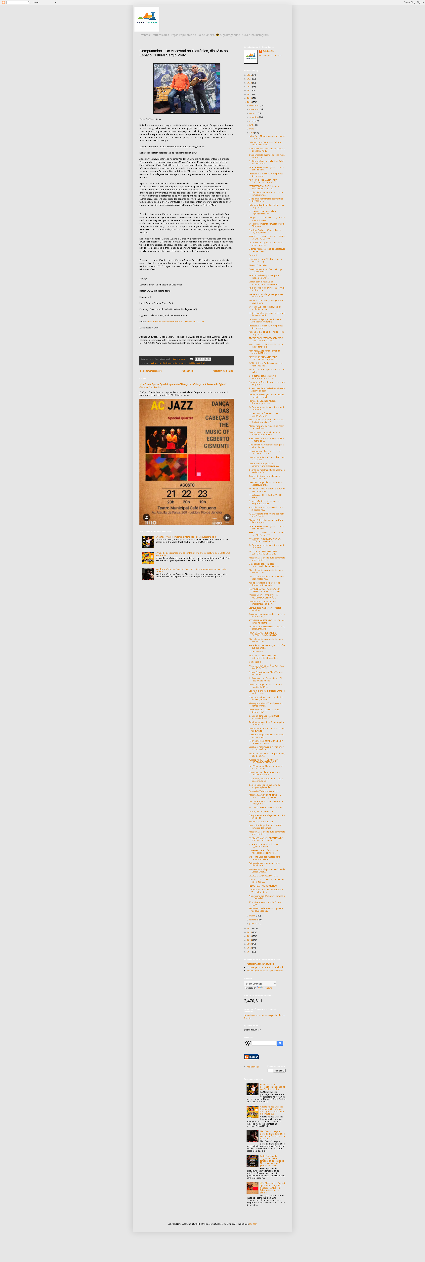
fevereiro (253, 919)
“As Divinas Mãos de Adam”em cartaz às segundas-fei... (266, 577)
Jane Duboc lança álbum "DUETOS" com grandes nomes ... (265, 826)
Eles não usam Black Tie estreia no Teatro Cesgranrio (265, 452)
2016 (249, 932)
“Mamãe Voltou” (256, 651)
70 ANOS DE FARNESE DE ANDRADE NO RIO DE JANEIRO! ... (267, 627)
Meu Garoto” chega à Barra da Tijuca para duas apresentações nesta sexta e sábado (192, 570)
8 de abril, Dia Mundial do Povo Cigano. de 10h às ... (264, 845)
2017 (249, 928)
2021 (249, 94)
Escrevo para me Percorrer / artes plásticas (265, 609)
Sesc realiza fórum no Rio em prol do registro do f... (266, 439)
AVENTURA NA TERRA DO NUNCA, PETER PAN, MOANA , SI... (265, 540)
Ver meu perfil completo (270, 55)
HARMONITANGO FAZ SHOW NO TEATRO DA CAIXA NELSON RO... (265, 590)
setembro (254, 117)
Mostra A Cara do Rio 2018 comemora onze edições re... (267, 558)
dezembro (254, 105)
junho (252, 124)
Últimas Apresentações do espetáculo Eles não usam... (267, 250)
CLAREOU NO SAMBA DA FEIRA (263, 875)
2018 (249, 102)
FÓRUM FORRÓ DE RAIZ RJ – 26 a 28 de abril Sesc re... (267, 289)
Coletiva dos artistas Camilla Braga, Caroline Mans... (265, 270)
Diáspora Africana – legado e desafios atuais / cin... (267, 816)
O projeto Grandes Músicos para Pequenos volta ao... (264, 858)
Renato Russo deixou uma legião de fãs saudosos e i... (266, 909)
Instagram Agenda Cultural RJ (260, 963)
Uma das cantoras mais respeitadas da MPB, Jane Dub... (266, 698)
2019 (249, 98)
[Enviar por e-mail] (196, 359)
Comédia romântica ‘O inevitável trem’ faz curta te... (267, 458)
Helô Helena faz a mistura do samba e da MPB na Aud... (267, 149)
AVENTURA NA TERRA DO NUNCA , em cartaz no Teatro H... (267, 621)
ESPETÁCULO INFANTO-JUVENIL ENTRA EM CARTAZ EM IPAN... (267, 237)
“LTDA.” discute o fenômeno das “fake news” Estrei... (266, 514)
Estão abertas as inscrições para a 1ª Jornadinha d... (266, 168)
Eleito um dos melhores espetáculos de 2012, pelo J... (266, 199)
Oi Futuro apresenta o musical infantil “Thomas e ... (266, 546)
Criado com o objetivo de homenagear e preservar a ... (264, 282)
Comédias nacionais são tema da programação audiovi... (264, 433)
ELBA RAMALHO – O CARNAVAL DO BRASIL (265, 496)
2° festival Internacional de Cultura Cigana (265, 903)
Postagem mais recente (151, 370)
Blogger (253, 1224)
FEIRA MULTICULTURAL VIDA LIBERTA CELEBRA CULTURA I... (266, 742)
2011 (249, 951)
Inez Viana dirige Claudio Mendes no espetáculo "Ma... (266, 483)
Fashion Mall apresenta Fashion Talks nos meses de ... (266, 162)
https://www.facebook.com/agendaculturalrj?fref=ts (264, 1017)
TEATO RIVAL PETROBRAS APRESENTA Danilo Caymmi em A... (266, 420)
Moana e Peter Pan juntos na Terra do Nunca (267, 370)
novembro (254, 109)
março (252, 915)
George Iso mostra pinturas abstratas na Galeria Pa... (267, 471)
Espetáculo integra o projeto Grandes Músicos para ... (267, 692)
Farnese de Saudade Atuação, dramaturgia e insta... (263, 402)
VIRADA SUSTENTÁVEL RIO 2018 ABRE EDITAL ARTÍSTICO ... (266, 748)
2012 (249, 947)
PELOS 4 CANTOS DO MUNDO (263, 885)
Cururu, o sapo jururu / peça (262, 811)
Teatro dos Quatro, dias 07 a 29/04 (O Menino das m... (267, 489)
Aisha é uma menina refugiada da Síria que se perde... (267, 646)
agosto (252, 121)
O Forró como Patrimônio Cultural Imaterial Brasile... (265, 143)
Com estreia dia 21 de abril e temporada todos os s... (262, 377)
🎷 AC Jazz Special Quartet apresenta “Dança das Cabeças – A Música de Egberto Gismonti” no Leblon (272, 1188)
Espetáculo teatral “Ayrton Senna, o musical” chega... (265, 260)
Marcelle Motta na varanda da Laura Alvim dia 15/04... (266, 571)
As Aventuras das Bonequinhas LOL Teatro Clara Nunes (265, 679)
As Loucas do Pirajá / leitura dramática (267, 807)
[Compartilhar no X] (203, 359)
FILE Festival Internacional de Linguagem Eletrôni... (262, 212)
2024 (249, 82)
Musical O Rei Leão (258, 265)
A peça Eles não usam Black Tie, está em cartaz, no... (266, 673)
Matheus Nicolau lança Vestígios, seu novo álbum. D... (266, 295)
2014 (249, 940)
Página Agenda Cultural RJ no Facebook (265, 970)
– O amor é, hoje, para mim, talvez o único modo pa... (266, 779)
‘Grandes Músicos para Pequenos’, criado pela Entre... (265, 276)
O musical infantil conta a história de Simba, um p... (266, 802)
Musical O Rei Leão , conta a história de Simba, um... (266, 521)
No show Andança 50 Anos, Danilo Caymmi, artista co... (265, 231)
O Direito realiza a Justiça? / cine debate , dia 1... (264, 710)
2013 (249, 944)
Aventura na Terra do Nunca (262, 821)
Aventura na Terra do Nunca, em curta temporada (267, 383)
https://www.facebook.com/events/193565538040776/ (175, 321)
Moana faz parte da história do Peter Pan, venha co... (266, 427)
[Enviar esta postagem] (191, 359)
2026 (249, 75)
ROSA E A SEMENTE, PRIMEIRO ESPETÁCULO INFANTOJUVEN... (264, 634)
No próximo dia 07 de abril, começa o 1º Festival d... (267, 897)
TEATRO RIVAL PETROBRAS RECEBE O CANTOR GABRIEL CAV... (266, 339)
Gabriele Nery (269, 51)
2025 (249, 78)
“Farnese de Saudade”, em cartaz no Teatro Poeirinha (266, 890)
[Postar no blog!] (199, 359)
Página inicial (187, 370)
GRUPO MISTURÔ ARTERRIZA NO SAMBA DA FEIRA (264, 414)
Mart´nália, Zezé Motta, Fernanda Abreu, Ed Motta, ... (264, 352)
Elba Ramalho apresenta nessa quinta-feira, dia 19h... (267, 445)
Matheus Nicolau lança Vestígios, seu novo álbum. (266, 301)
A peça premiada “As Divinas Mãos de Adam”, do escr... (267, 389)
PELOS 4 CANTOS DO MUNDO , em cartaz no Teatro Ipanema (265, 796)
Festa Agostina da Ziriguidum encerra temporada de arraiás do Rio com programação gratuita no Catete (272, 1161)
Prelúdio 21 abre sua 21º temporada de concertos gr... (266, 174)
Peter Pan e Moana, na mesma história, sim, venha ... (267, 137)
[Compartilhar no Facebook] (206, 359)
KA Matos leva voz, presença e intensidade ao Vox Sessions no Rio (187, 536)
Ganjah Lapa (255, 661)
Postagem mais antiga (222, 370)
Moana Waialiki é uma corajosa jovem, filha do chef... (267, 754)
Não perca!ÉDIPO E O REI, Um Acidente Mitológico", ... (267, 880)
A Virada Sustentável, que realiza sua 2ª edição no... (266, 508)
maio (252, 128)
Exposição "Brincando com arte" (264, 791)
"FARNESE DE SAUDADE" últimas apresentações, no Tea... (264, 187)
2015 (249, 936)
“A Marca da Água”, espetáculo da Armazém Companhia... (265, 320)
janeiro (252, 923)
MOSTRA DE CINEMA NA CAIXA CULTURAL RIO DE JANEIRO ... (263, 181)
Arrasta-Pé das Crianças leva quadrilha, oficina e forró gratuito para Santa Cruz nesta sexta (193, 554)
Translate (267, 987)
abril (251, 132)
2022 (249, 90)
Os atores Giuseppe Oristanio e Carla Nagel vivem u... (266, 243)
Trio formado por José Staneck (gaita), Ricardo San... (267, 723)
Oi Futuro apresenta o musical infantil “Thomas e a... (266, 225)
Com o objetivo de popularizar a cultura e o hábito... (264, 477)
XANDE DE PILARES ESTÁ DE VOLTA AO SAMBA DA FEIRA (266, 667)
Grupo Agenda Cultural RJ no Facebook (265, 967)
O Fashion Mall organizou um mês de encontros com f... (266, 395)
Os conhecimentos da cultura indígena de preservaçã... (267, 615)
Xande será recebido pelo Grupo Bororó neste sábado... (264, 584)
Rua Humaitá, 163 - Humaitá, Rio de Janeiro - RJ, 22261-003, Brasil (177, 363)
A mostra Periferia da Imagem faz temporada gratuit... (265, 502)
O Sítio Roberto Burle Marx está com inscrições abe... (266, 364)
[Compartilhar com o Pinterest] (209, 359)
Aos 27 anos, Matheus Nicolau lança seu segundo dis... (266, 345)
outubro (253, 113)
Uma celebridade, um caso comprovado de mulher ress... (264, 565)
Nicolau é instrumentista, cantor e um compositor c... (266, 193)
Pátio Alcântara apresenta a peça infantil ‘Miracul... (264, 864)
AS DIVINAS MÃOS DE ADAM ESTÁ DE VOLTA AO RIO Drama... (266, 839)
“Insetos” (253, 255)
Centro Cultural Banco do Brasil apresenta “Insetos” (264, 717)
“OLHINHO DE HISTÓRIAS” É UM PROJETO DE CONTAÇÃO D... (263, 596)
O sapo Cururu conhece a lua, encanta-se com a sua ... (267, 218)
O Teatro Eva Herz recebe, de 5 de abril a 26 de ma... (265, 308)
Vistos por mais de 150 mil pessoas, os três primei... (266, 704)
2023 (249, 86)
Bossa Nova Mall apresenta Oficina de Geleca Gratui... (267, 870)
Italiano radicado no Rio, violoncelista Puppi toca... (266, 206)
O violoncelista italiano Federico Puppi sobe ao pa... (267, 156)
